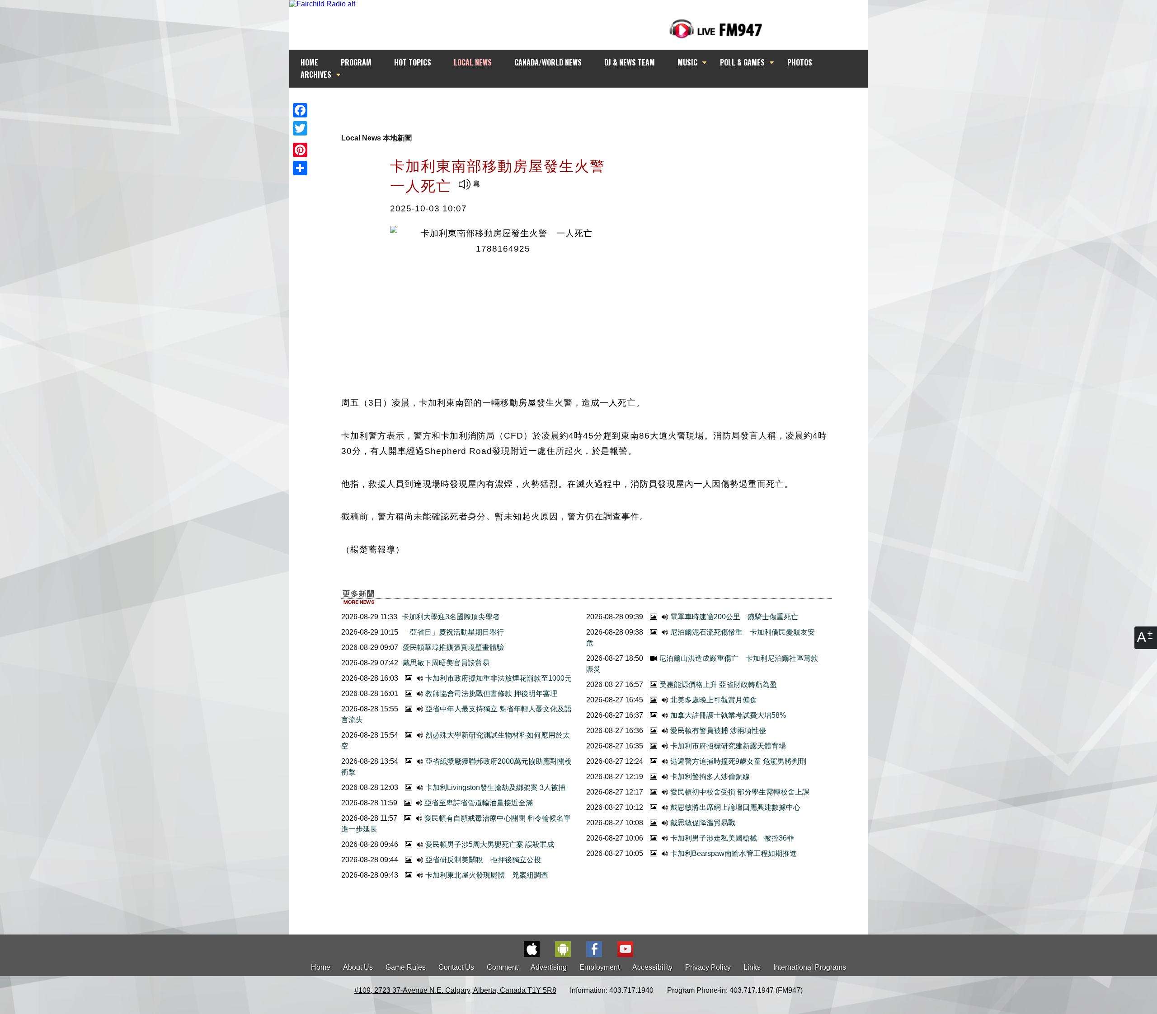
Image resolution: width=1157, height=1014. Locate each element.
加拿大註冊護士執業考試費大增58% (728, 715)
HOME (309, 62)
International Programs (809, 967)
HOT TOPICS (412, 62)
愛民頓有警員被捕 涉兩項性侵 (718, 730)
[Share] (300, 168)
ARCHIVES (316, 74)
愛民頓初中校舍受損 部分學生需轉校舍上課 (739, 792)
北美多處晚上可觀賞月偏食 (713, 700)
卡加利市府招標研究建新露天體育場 (728, 746)
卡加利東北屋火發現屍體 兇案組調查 (486, 875)
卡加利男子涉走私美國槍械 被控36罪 (732, 838)
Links (752, 967)
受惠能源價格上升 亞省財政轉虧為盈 (718, 684)
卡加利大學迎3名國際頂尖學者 (451, 617)
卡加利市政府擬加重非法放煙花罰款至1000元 (498, 678)
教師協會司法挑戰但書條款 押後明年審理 (491, 693)
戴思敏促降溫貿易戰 (702, 823)
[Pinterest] (300, 150)
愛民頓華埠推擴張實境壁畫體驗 (453, 647)
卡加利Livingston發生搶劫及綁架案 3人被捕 (495, 787)
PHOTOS (799, 62)
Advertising (549, 967)
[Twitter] (300, 128)
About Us (358, 967)
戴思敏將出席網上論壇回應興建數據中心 (735, 807)
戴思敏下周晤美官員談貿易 (446, 663)
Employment (599, 967)
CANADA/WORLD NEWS (548, 62)
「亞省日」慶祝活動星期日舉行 (453, 632)
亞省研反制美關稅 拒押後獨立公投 (483, 860)
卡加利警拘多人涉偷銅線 (710, 776)
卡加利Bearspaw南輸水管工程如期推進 (733, 853)
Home (320, 967)
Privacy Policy (708, 967)
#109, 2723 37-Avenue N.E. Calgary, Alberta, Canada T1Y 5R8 (455, 990)
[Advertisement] (586, 104)
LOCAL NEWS (473, 62)
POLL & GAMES (742, 62)
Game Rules (406, 967)
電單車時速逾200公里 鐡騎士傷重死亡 (734, 617)
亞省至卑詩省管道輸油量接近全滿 (478, 803)
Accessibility (652, 967)
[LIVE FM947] (716, 28)
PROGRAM (356, 62)
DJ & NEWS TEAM (629, 62)
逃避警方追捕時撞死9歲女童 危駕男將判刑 (738, 761)
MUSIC (687, 62)
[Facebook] (300, 110)
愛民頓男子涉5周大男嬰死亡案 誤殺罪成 (489, 844)
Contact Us (456, 967)
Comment (502, 967)
